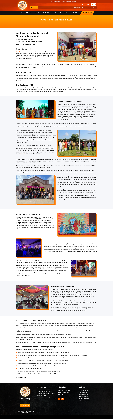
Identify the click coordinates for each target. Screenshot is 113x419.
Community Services (85, 400)
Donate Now (86, 12)
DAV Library (62, 394)
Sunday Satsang (84, 390)
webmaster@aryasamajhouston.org (46, 397)
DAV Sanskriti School (64, 392)
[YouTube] (95, 4)
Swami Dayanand (20, 51)
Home (22, 12)
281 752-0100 (87, 4)
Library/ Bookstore (84, 398)
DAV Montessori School (64, 390)
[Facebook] (92, 4)
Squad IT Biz (72, 416)
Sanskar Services (84, 396)
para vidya (22, 153)
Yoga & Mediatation (84, 394)
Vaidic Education (84, 392)
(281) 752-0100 (42, 395)
